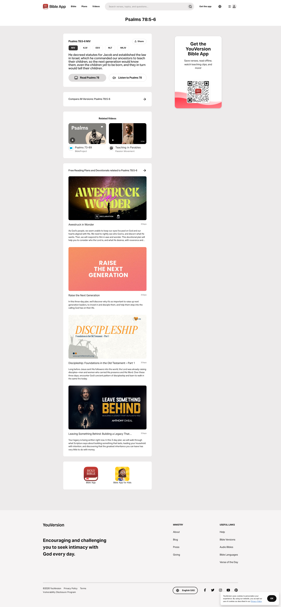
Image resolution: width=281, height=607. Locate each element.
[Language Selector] (220, 6)
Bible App (91, 482)
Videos (96, 6)
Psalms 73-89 (86, 147)
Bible (73, 6)
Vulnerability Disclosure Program (59, 592)
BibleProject (81, 151)
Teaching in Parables (131, 147)
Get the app (205, 6)
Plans (84, 6)
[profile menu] (232, 6)
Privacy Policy (70, 588)
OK (271, 598)
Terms (83, 588)
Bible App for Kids (122, 482)
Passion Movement (125, 151)
